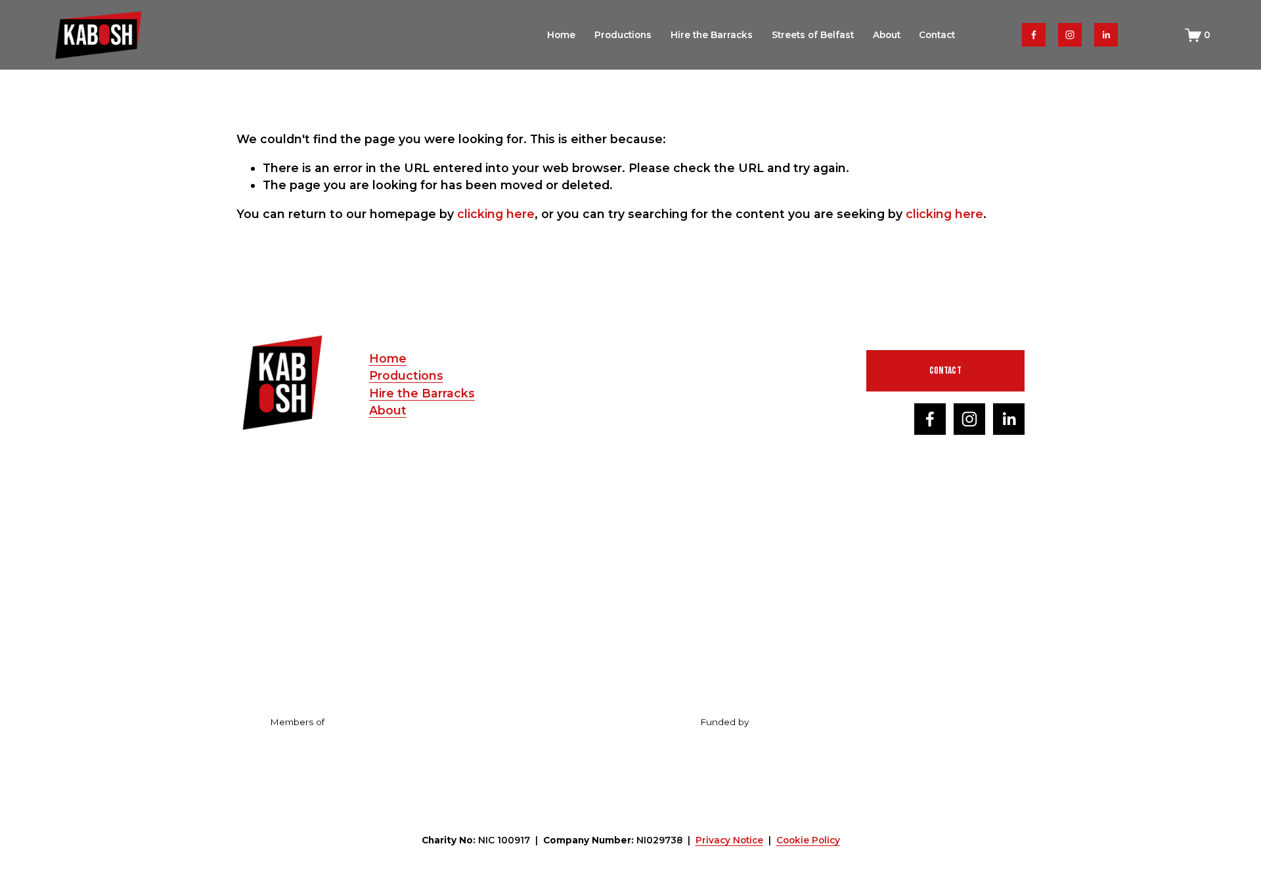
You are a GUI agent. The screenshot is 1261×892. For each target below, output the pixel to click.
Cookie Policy (808, 840)
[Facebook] (1034, 35)
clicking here (496, 214)
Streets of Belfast (813, 35)
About (886, 35)
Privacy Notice (729, 840)
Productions (623, 35)
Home (561, 35)
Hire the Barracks (712, 35)
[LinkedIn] (1106, 35)
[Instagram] (1070, 35)
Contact (937, 35)
